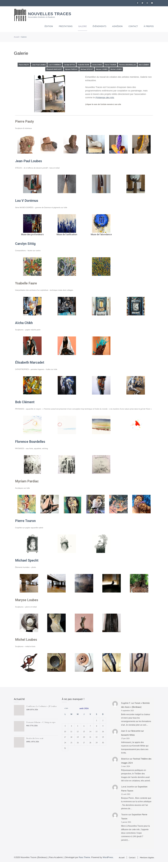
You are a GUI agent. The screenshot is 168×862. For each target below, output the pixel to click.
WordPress (108, 857)
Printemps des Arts (104, 97)
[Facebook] (138, 3)
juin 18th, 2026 (32, 710)
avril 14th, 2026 (32, 742)
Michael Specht (26, 560)
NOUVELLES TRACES (49, 14)
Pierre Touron (25, 521)
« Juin (65, 708)
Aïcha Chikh (24, 323)
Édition (49, 26)
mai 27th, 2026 (32, 726)
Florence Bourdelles (30, 442)
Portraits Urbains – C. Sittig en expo (40, 722)
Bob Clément (24, 402)
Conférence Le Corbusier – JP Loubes (41, 706)
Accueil (122, 857)
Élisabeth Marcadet (29, 362)
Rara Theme (84, 857)
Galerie (82, 26)
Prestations (65, 26)
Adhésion (117, 26)
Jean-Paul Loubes (28, 161)
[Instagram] (147, 3)
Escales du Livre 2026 (34, 738)
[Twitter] (142, 3)
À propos (149, 26)
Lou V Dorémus (26, 201)
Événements (99, 26)
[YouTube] (152, 3)
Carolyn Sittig (25, 244)
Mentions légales (147, 857)
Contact (133, 26)
